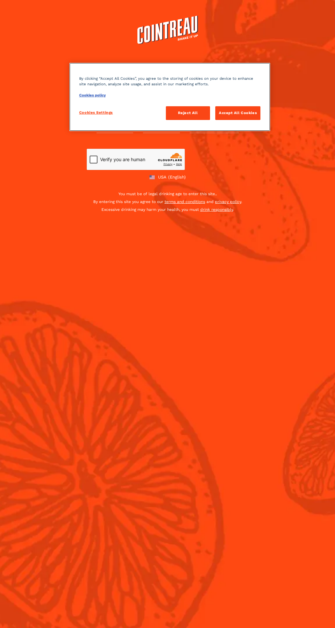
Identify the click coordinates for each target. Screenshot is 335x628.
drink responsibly (216, 209)
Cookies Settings (96, 112)
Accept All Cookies (238, 112)
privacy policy (228, 201)
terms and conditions (185, 201)
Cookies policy (92, 95)
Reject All (188, 112)
